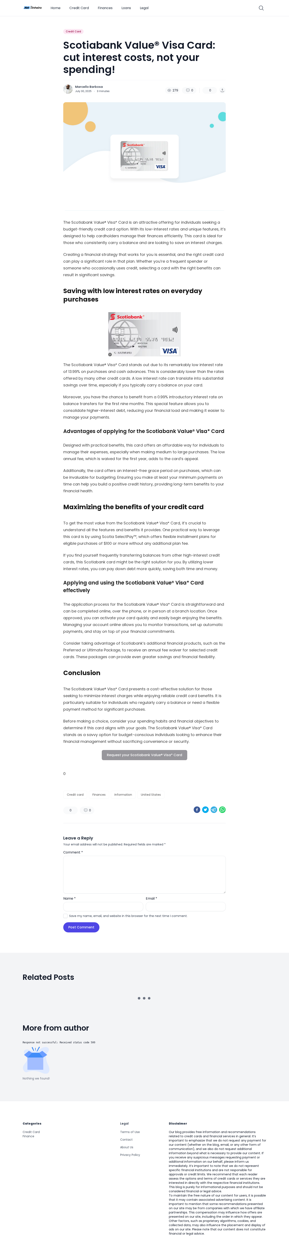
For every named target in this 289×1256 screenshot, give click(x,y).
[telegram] (214, 809)
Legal (144, 8)
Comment (73, 852)
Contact (126, 1139)
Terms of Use (130, 1132)
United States (151, 795)
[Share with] (222, 90)
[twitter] (205, 809)
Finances (105, 8)
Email (151, 898)
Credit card (75, 795)
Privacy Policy (130, 1155)
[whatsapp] (222, 809)
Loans (126, 8)
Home (56, 8)
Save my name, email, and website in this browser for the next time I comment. (128, 916)
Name (69, 898)
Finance (28, 1136)
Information (123, 795)
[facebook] (197, 809)
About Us (126, 1147)
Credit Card (79, 8)
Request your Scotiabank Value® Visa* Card (144, 755)
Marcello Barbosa (89, 86)
